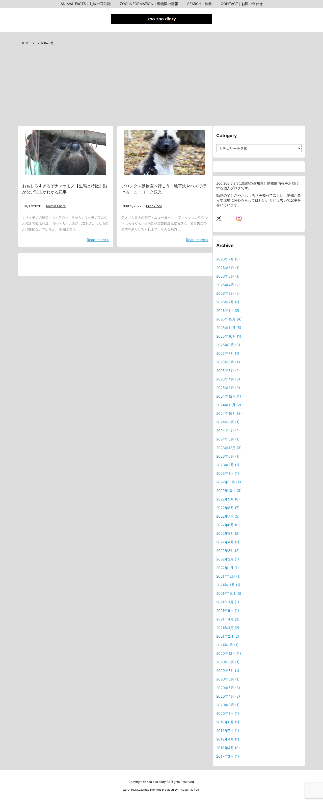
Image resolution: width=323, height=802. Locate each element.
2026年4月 (228, 285)
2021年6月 (227, 610)
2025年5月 (228, 370)
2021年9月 (227, 602)
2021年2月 (227, 636)
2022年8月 (227, 508)
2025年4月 (228, 379)
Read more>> (98, 239)
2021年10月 (228, 593)
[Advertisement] (161, 87)
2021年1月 (227, 645)
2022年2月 (227, 559)
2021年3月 (227, 628)
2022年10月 (228, 490)
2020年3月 (227, 705)
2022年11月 (228, 482)
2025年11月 (228, 327)
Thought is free (189, 789)
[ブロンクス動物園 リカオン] (164, 152)
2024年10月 (229, 413)
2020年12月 (228, 653)
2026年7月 (228, 259)
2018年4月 (228, 748)
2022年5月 (227, 533)
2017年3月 (227, 756)
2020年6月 (227, 679)
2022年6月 (228, 525)
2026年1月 (227, 310)
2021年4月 (227, 619)
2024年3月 (227, 439)
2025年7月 (227, 353)
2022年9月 (228, 499)
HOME (25, 43)
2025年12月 (228, 319)
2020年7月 (227, 670)
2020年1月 (227, 713)
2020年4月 (228, 696)
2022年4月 (227, 542)
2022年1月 (227, 568)
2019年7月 (227, 730)
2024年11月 (228, 405)
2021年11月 (228, 585)
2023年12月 (228, 447)
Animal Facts (56, 206)
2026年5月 (227, 276)
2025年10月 (228, 336)
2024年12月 (228, 396)
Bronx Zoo (154, 206)
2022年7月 (227, 516)
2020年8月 (227, 662)
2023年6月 (227, 456)
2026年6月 (227, 267)
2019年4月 (227, 739)
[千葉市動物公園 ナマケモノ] (65, 152)
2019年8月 (227, 722)
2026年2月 (227, 302)
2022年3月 (227, 550)
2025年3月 (228, 387)
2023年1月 (227, 473)
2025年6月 (228, 362)
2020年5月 (228, 688)
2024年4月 (228, 430)
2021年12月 (228, 576)
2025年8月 (228, 345)
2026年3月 (228, 293)
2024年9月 (227, 422)
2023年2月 (227, 465)
